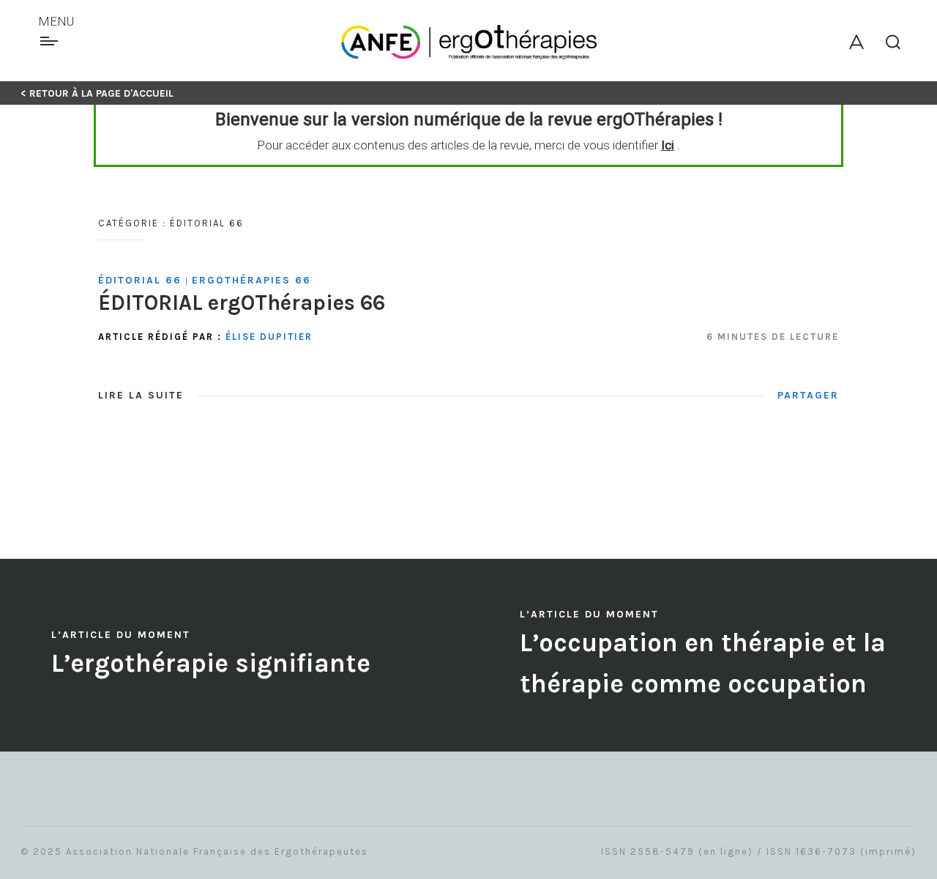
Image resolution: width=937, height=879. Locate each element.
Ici (667, 145)
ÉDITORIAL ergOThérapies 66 (241, 302)
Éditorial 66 (140, 280)
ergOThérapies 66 (251, 280)
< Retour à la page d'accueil (96, 93)
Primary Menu (51, 41)
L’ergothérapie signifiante (210, 663)
